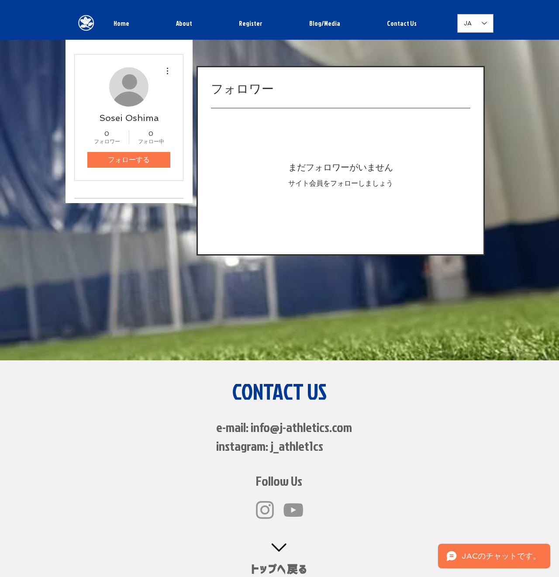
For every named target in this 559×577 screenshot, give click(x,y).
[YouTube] (293, 510)
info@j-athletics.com (301, 427)
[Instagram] (265, 510)
